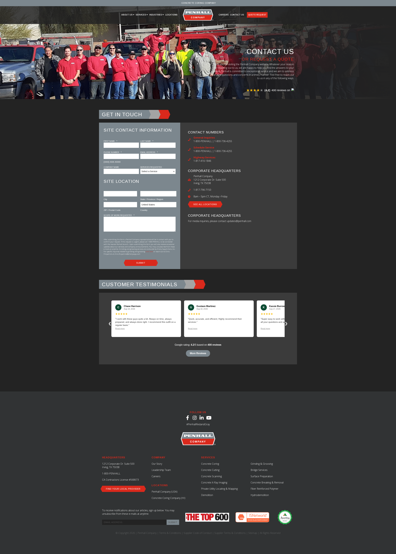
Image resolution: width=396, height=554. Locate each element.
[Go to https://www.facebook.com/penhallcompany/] (187, 417)
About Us (127, 14)
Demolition (207, 495)
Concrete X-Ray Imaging (214, 482)
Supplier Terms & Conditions (230, 533)
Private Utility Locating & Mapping (219, 488)
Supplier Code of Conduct (198, 533)
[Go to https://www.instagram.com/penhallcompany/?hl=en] (194, 417)
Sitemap (252, 533)
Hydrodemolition (260, 495)
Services (141, 14)
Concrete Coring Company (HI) (168, 498)
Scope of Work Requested (119, 215)
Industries (155, 14)
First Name (110, 141)
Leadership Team (161, 470)
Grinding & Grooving (262, 463)
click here (149, 251)
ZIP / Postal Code (112, 210)
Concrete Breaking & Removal (267, 482)
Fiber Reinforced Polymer (264, 488)
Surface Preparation (262, 476)
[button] (205, 204)
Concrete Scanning (211, 476)
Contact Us (237, 14)
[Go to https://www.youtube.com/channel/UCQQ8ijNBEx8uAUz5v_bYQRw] (208, 417)
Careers (223, 14)
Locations (171, 14)
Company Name (111, 167)
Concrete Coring (210, 463)
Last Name (146, 141)
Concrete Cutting (210, 470)
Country (143, 210)
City (105, 199)
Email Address (149, 152)
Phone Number (113, 152)
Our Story (157, 463)
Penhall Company (147, 533)
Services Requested (151, 167)
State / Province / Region (151, 199)
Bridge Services (259, 470)
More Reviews (198, 353)
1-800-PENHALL (111, 473)
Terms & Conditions (170, 533)
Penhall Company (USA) (164, 491)
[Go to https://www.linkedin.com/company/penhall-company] (201, 417)
